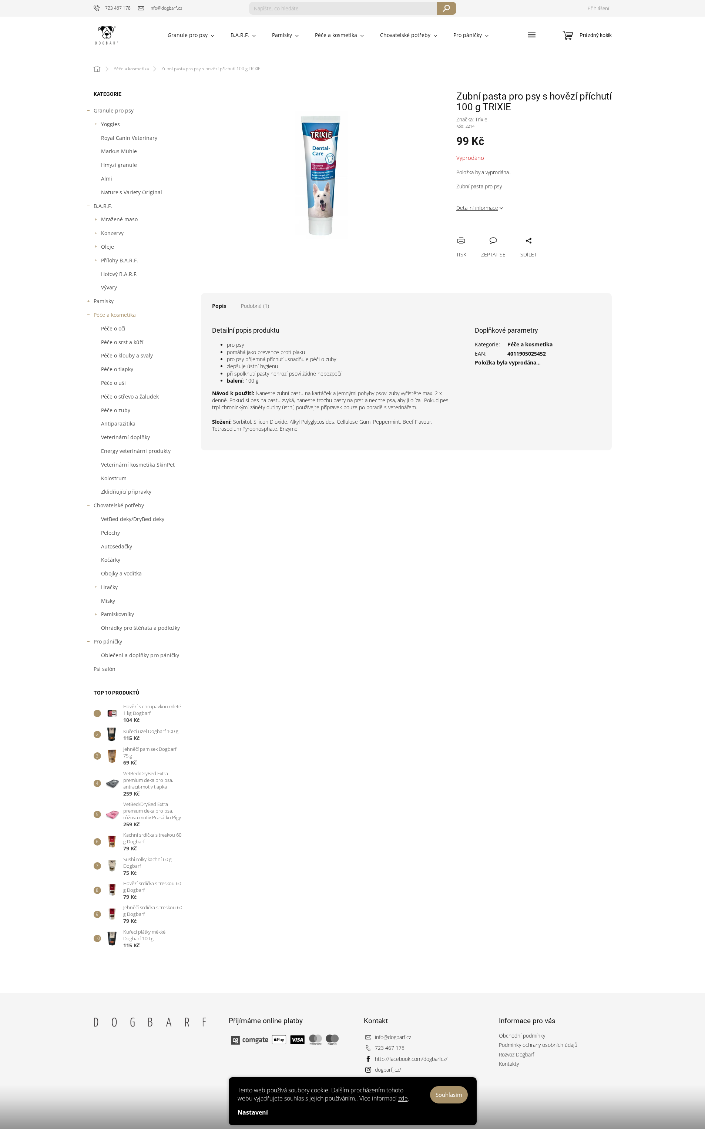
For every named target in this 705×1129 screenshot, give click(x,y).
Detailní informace (477, 207)
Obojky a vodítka (121, 573)
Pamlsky (104, 301)
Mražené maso (119, 219)
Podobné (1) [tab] (255, 305)
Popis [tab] (219, 305)
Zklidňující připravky (126, 491)
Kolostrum (114, 478)
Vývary (109, 287)
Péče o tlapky (117, 369)
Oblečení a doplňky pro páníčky (140, 655)
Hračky (109, 587)
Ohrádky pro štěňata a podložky (140, 627)
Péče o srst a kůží (122, 342)
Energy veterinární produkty (136, 450)
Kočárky (110, 559)
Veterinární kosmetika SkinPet (138, 464)
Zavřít (499, 232)
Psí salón (104, 668)
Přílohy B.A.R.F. (119, 260)
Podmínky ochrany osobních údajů (538, 1044)
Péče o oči (113, 328)
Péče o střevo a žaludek (130, 396)
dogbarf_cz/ (388, 1069)
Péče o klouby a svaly (127, 355)
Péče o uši (113, 382)
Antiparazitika (118, 423)
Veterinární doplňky (125, 437)
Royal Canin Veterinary (129, 137)
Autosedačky (116, 546)
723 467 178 (389, 1047)
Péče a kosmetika (115, 314)
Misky (108, 600)
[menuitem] (191, 35)
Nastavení (253, 1112)
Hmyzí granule (119, 164)
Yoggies (110, 124)
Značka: (471, 119)
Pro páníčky (108, 641)
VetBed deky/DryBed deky (132, 519)
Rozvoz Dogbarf (516, 1054)
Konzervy (112, 232)
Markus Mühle (119, 151)
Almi (106, 178)
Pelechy (110, 532)
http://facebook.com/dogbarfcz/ (411, 1058)
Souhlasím (449, 1094)
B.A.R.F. (103, 205)
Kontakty (509, 1063)
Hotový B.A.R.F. (119, 274)
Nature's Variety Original (131, 192)
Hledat (446, 8)
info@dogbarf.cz (393, 1037)
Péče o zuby (115, 410)
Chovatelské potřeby (119, 505)
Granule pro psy (114, 110)
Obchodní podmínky (522, 1035)
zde (403, 1098)
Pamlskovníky (117, 614)
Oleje (107, 246)
